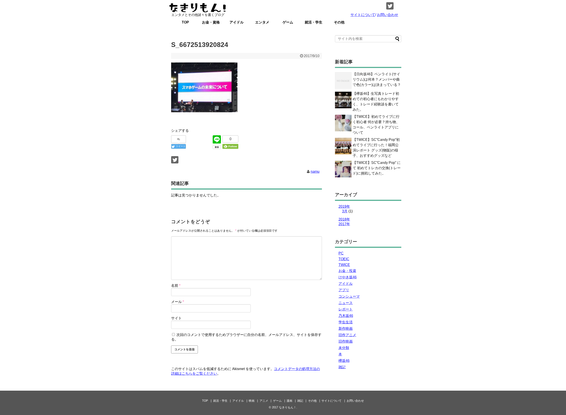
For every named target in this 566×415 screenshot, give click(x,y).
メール (177, 302)
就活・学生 (313, 22)
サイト (176, 318)
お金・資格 (211, 22)
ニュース (345, 303)
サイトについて (362, 15)
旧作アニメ (347, 335)
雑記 (342, 367)
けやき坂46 (347, 277)
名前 (175, 285)
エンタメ (262, 22)
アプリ (343, 290)
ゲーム (288, 22)
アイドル (236, 22)
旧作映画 (345, 341)
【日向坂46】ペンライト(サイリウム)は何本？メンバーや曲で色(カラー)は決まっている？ (377, 79)
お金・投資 (347, 271)
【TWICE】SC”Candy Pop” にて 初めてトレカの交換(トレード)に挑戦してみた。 (377, 168)
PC (341, 253)
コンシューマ (349, 296)
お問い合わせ (387, 15)
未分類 (343, 348)
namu (315, 171)
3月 (345, 211)
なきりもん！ (287, 407)
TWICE (344, 265)
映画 (251, 400)
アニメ (264, 400)
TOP (185, 22)
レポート (345, 309)
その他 (339, 22)
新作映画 (345, 328)
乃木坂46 (345, 316)
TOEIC (343, 259)
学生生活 (345, 322)
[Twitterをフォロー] (390, 6)
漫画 (289, 400)
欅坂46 (344, 361)
